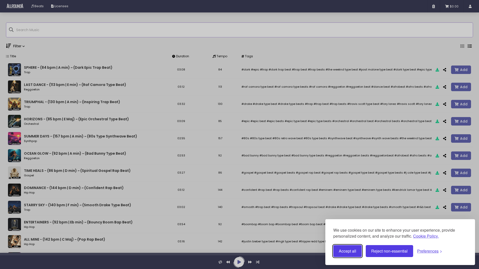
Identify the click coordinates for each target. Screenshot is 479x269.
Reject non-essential (389, 251)
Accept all (347, 251)
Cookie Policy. (426, 236)
